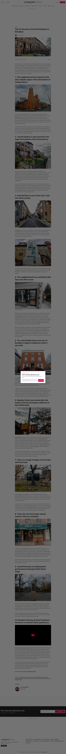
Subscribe (41, 380)
